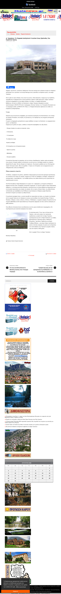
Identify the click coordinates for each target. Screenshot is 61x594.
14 (42, 473)
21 (42, 475)
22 (49, 475)
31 (15, 480)
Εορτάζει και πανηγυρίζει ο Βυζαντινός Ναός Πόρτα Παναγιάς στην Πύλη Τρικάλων (24, 419)
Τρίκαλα (18, 34)
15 (49, 473)
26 (29, 478)
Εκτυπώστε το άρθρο (51, 253)
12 (29, 473)
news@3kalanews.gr (38, 587)
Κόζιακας (12, 34)
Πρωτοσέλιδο (11, 32)
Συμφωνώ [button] (15, 591)
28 (42, 478)
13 (35, 473)
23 (8, 478)
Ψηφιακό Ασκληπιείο (26, 34)
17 (15, 475)
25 (22, 478)
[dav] (31, 63)
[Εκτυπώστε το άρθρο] (46, 253)
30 (8, 480)
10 (15, 473)
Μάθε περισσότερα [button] (21, 587)
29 (49, 478)
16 (8, 475)
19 (29, 475)
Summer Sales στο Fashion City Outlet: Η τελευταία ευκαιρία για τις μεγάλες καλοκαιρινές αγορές (27, 424)
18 (22, 475)
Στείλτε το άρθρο (11, 253)
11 (22, 473)
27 (35, 478)
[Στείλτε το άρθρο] (6, 253)
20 (35, 475)
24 (15, 478)
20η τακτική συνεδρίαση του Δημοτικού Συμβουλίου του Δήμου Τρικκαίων (21, 426)
